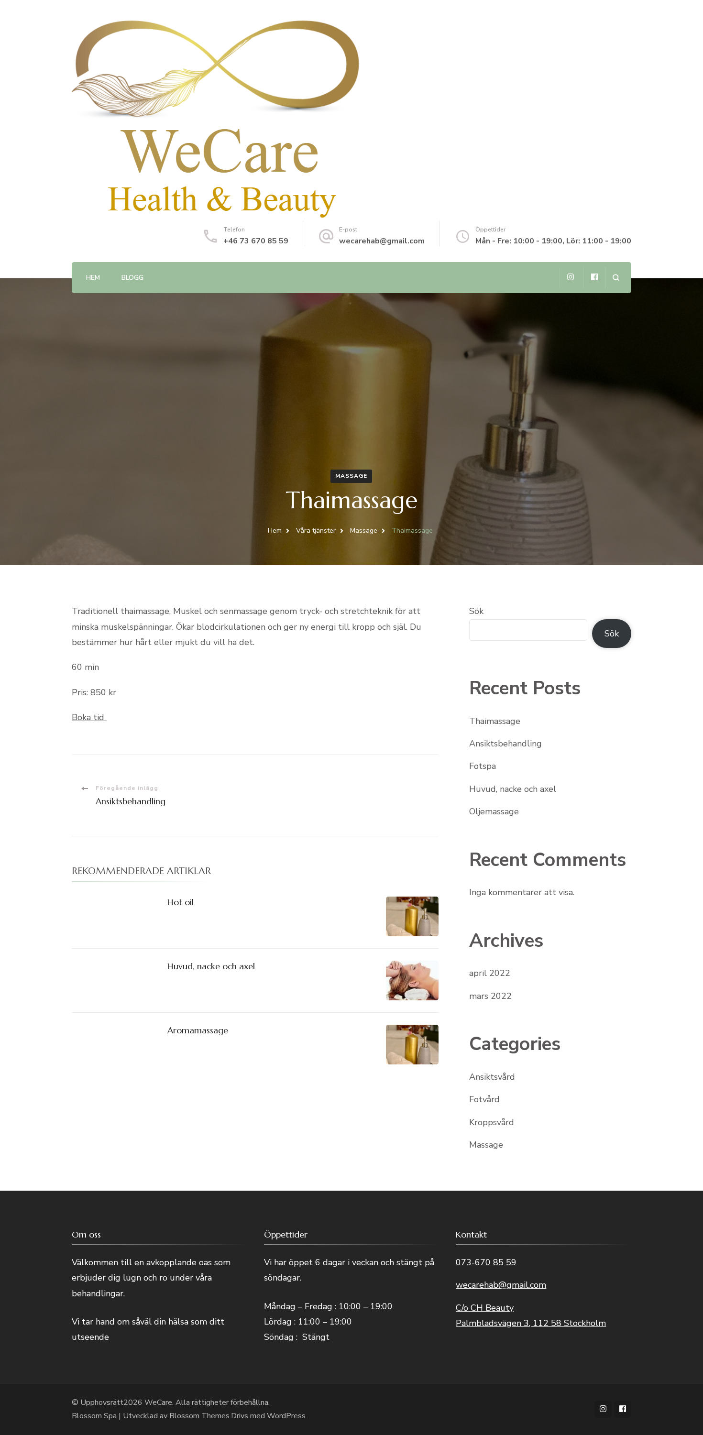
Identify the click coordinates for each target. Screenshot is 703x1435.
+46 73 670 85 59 (255, 241)
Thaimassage (494, 721)
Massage (351, 476)
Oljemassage (494, 811)
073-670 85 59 (486, 1262)
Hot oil (180, 902)
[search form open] (615, 277)
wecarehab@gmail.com (382, 241)
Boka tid (89, 717)
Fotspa (482, 766)
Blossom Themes (199, 1416)
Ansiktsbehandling (505, 743)
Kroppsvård (491, 1122)
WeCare (158, 1402)
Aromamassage (197, 1030)
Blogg (132, 277)
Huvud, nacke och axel (211, 966)
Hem (93, 277)
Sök (476, 611)
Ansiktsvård (492, 1077)
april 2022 (489, 973)
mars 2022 (490, 996)
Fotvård (484, 1099)
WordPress (286, 1416)
